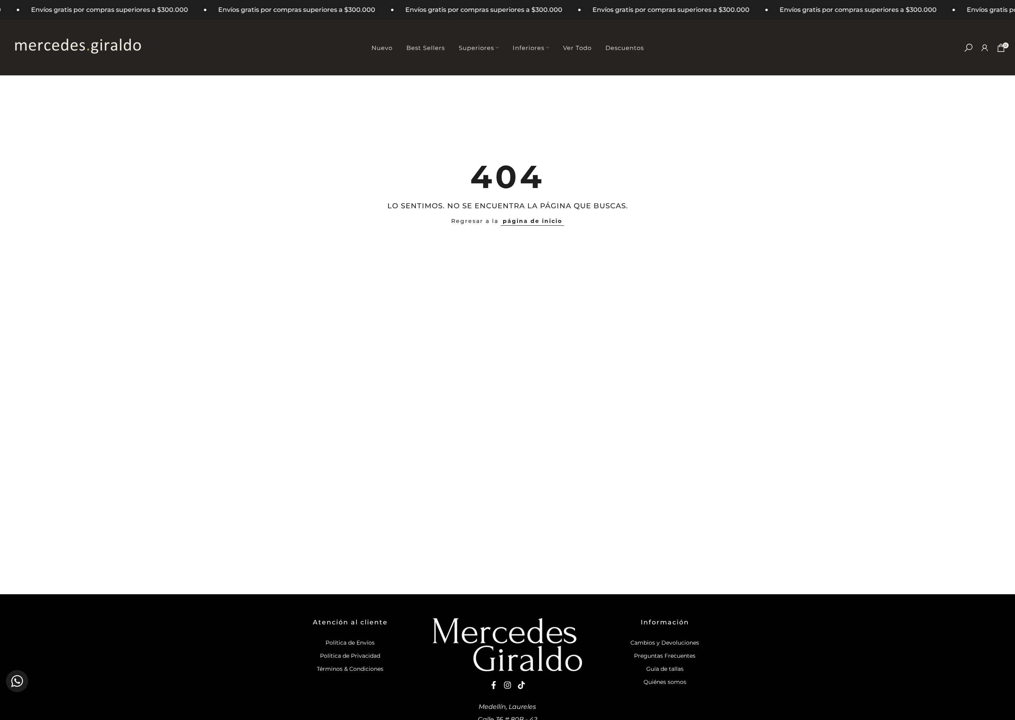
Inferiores (528, 48)
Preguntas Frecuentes (664, 655)
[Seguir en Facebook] (494, 685)
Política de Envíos (350, 642)
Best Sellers (425, 48)
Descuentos (624, 48)
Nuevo (382, 48)
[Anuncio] (276, 10)
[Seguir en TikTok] (521, 685)
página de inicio (532, 221)
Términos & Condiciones (350, 668)
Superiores (476, 48)
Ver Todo (577, 48)
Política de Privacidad (350, 655)
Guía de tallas (665, 668)
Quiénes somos (664, 681)
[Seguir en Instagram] (507, 685)
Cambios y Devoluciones (664, 642)
